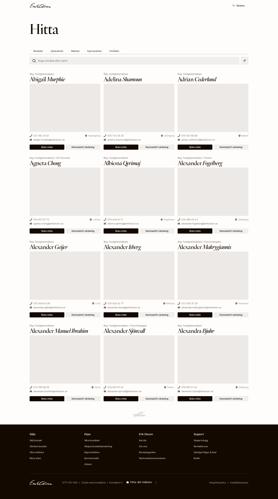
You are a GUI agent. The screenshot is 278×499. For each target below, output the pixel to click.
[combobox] (40, 61)
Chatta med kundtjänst (93, 482)
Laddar (137, 414)
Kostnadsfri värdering (83, 147)
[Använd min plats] (244, 61)
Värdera (240, 5)
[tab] (38, 51)
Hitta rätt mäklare (141, 482)
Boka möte (47, 147)
